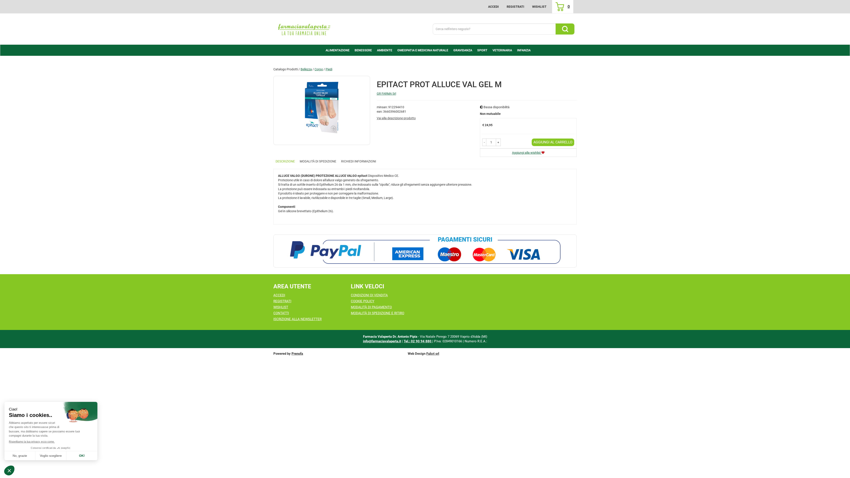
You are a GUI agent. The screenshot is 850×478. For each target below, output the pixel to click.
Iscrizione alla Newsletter (297, 319)
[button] (484, 142)
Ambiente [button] (384, 50)
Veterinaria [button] (502, 50)
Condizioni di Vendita (369, 295)
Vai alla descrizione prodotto (396, 118)
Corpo (319, 69)
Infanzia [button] (524, 50)
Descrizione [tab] (285, 161)
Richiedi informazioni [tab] (358, 161)
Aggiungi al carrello (552, 142)
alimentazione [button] (338, 50)
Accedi (493, 6)
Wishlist (539, 6)
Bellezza (306, 69)
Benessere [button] (363, 50)
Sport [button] (482, 50)
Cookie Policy (362, 301)
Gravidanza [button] (462, 50)
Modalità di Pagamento (371, 307)
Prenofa (297, 354)
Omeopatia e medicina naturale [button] (422, 50)
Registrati (515, 6)
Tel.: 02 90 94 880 (418, 341)
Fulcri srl (432, 354)
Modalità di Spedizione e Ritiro (377, 313)
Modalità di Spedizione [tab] (318, 161)
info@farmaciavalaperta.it (382, 341)
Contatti (281, 313)
